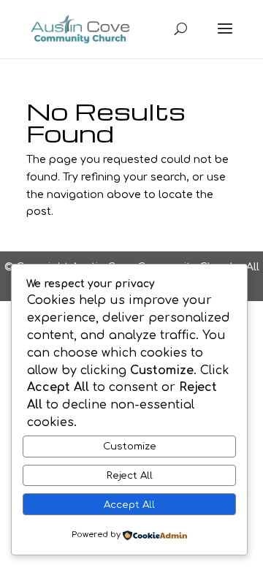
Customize (129, 446)
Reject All (130, 475)
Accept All (129, 504)
